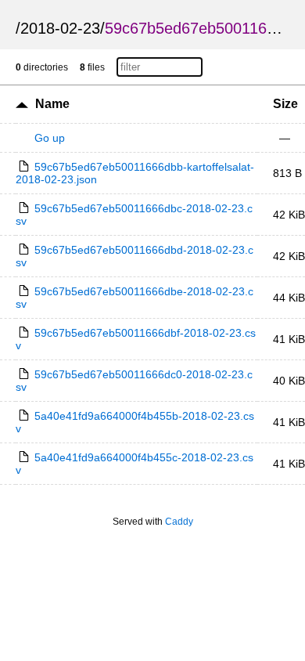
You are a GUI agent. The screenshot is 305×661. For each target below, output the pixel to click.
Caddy (179, 521)
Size (285, 103)
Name (52, 103)
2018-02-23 (60, 28)
